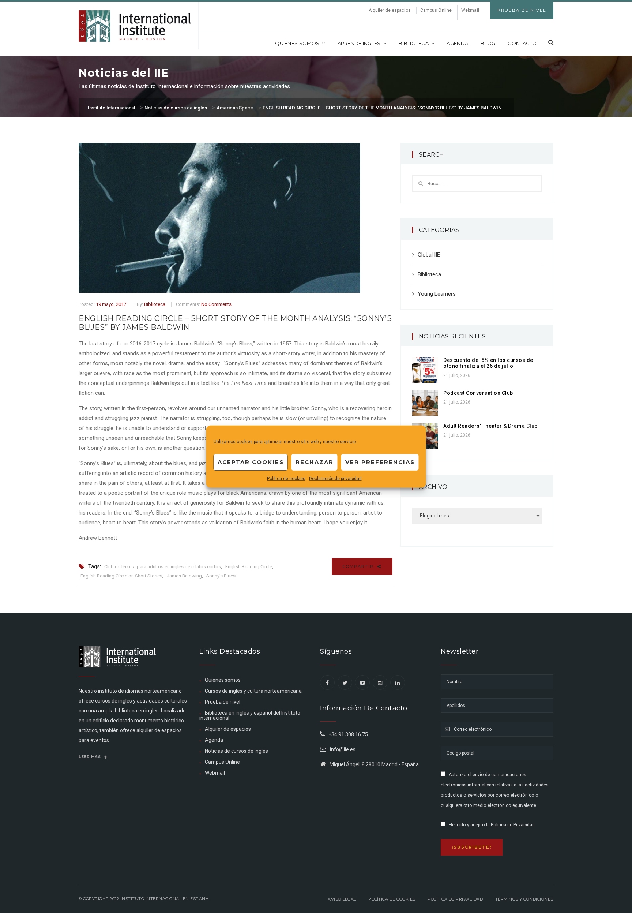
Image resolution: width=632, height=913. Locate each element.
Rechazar (315, 462)
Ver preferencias (380, 462)
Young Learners (437, 294)
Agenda (457, 43)
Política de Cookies (391, 899)
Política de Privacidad (513, 824)
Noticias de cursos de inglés (236, 751)
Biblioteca (414, 43)
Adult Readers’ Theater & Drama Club (490, 426)
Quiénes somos (297, 43)
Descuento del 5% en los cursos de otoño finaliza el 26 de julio (488, 363)
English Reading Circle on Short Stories (121, 576)
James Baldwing (184, 576)
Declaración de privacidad (335, 478)
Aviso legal (342, 899)
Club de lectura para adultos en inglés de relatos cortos (162, 566)
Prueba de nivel (222, 702)
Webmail (470, 10)
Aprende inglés (359, 43)
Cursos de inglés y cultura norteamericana (253, 691)
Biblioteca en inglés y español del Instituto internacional (249, 715)
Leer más (90, 757)
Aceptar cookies (251, 462)
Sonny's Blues (221, 576)
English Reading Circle (248, 566)
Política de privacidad (455, 899)
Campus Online (436, 10)
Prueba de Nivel (521, 10)
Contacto (522, 43)
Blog (488, 43)
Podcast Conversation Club (478, 393)
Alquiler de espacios (390, 10)
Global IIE (429, 254)
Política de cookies (286, 478)
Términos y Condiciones (524, 899)
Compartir (359, 566)
